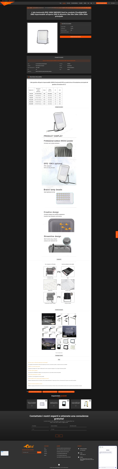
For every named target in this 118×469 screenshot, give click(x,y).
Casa (60, 3)
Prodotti (64, 3)
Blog (91, 3)
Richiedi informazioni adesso (101, 3)
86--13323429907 (82, 450)
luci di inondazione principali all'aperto (38, 7)
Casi (88, 3)
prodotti (31, 7)
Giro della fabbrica (74, 3)
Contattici (80, 3)
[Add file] (99, 468)
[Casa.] (28, 7)
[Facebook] (115, 0)
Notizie (85, 3)
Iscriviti (39, 452)
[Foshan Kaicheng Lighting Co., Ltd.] (7, 3)
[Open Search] (109, 3)
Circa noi (68, 3)
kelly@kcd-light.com (83, 454)
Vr (93, 3)
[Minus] (115, 447)
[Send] (115, 468)
